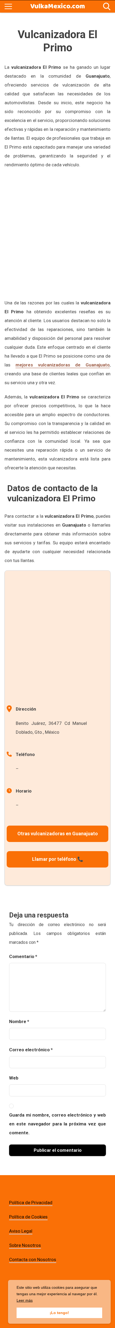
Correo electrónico (31, 1049)
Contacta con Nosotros (32, 1259)
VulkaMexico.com (57, 6)
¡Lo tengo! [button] (59, 1313)
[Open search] (106, 6)
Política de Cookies (28, 1216)
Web (13, 1078)
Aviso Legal (20, 1231)
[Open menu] (8, 6)
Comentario (23, 956)
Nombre (19, 1021)
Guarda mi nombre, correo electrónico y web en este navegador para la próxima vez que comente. (57, 1123)
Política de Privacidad (30, 1202)
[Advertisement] (57, 233)
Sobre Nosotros (25, 1245)
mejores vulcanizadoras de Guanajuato (63, 365)
